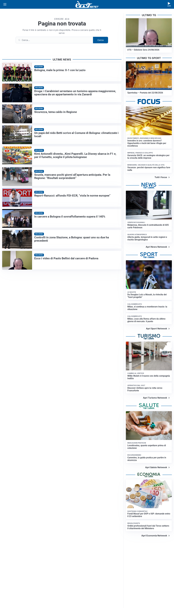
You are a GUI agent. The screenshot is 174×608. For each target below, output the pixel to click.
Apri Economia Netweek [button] (154, 535)
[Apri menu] (5, 4)
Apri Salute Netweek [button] (156, 467)
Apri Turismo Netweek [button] (155, 397)
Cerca (100, 40)
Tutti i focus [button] (161, 177)
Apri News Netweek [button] (156, 246)
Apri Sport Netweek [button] (156, 328)
